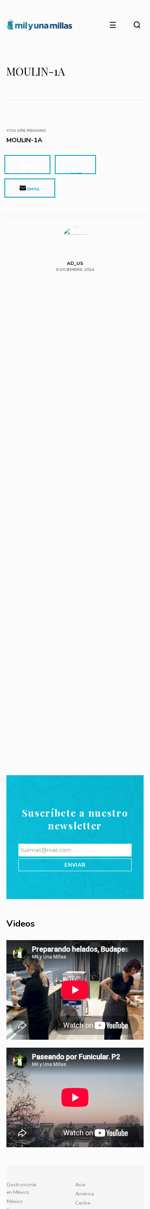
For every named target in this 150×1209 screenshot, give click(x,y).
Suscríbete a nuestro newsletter (75, 1069)
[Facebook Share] (27, 164)
